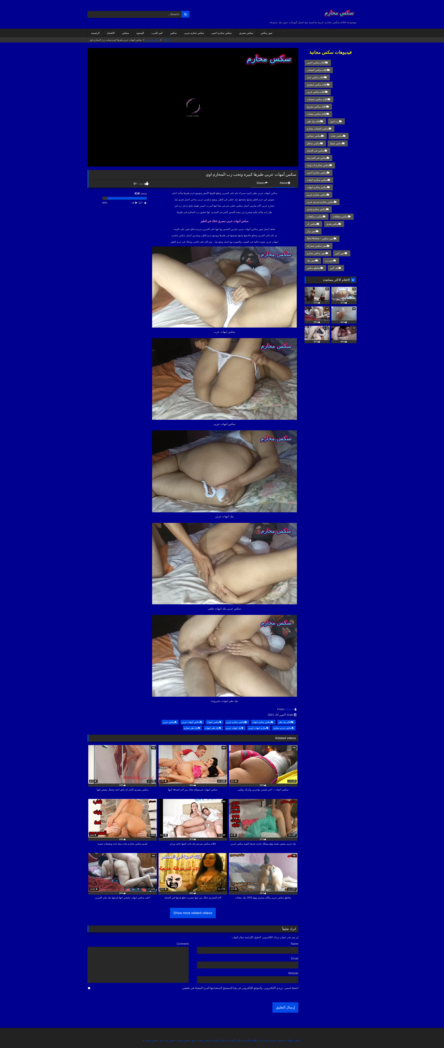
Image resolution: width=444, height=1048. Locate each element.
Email (293, 958)
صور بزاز (311, 231)
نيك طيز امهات (212, 728)
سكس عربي (169, 722)
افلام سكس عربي (316, 91)
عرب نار (263, 1040)
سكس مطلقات (340, 216)
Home (166, 40)
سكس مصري (246, 33)
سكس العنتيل (220, 1040)
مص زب (329, 260)
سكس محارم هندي (316, 209)
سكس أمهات (213, 722)
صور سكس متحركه (317, 246)
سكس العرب (235, 1040)
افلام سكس (251, 1040)
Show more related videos (192, 913)
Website (293, 973)
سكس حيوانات (293, 1040)
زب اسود (334, 121)
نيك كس (334, 268)
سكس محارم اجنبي (222, 33)
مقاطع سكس (314, 268)
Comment (183, 943)
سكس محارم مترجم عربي (320, 202)
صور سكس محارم (316, 253)
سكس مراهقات (315, 216)
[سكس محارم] (338, 11)
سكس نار (312, 224)
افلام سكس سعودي (317, 84)
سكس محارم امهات (261, 722)
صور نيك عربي (166, 1040)
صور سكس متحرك (186, 1040)
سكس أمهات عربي (191, 722)
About (284, 182)
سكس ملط (204, 1040)
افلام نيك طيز (152, 40)
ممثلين (125, 33)
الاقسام (111, 33)
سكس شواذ (336, 143)
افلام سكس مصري (316, 106)
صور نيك (311, 260)
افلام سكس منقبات (317, 113)
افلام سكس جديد (315, 77)
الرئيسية (95, 33)
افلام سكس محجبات (317, 99)
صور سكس (266, 33)
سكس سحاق (313, 143)
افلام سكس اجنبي (316, 62)
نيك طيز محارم (191, 728)
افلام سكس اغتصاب (317, 70)
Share (261, 182)
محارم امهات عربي (257, 728)
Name (293, 943)
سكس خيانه (337, 135)
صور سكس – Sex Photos (320, 238)
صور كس (340, 253)
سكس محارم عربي (194, 33)
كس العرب (157, 33)
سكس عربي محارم (282, 728)
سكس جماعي (314, 135)
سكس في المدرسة (317, 157)
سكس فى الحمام (316, 150)
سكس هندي (332, 224)
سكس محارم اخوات (317, 180)
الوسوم (140, 33)
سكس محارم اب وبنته (318, 165)
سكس (173, 33)
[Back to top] (433, 1037)
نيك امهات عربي (233, 728)
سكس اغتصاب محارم (318, 128)
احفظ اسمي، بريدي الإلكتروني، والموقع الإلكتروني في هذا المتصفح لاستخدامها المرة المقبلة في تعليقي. (240, 987)
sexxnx (289, 709)
